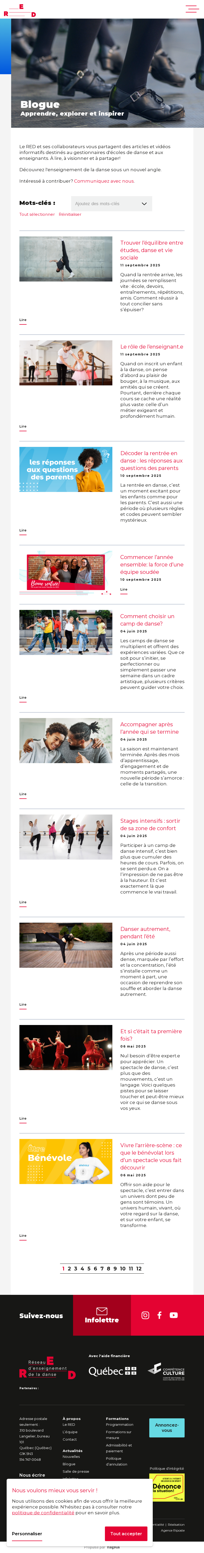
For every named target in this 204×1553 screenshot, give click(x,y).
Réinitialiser (70, 214)
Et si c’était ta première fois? (151, 1035)
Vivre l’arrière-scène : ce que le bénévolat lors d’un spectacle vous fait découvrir (151, 1156)
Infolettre (102, 1320)
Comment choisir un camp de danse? (147, 620)
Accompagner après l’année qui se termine (149, 728)
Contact (70, 1439)
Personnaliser (27, 1533)
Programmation (119, 1424)
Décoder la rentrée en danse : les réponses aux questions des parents (151, 460)
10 (123, 1269)
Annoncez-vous (167, 1428)
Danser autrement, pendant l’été (145, 933)
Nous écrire (32, 1475)
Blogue (69, 1464)
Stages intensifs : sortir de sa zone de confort (150, 825)
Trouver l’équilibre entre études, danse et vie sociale (151, 250)
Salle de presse (76, 1471)
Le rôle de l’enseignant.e (151, 347)
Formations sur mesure (118, 1435)
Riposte (179, 1530)
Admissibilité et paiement (119, 1448)
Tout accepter (126, 1533)
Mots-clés (35, 202)
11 (131, 1269)
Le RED (69, 1424)
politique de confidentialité (43, 1512)
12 (139, 1269)
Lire (23, 320)
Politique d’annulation (116, 1461)
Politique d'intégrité (167, 1468)
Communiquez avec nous (104, 181)
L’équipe (70, 1432)
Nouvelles (71, 1456)
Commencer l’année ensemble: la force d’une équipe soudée (152, 564)
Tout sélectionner (37, 214)
